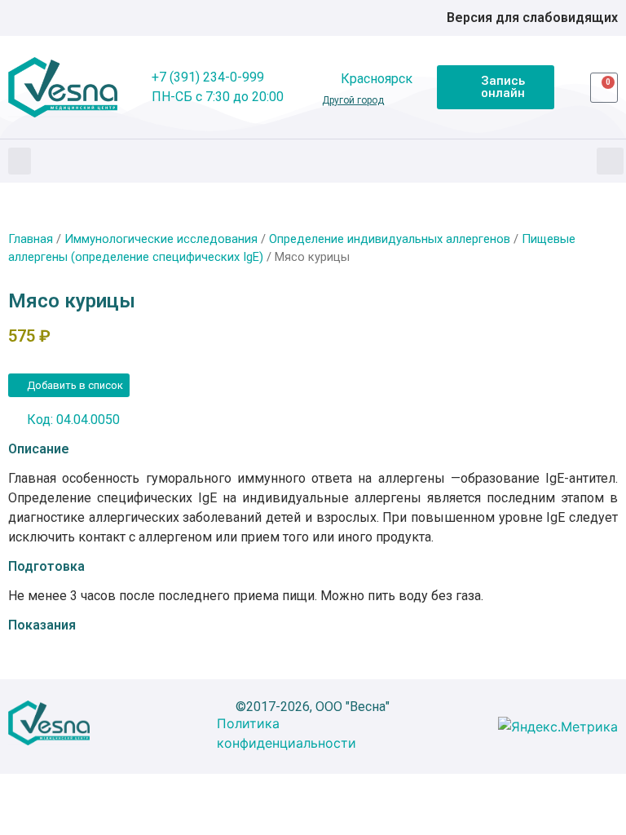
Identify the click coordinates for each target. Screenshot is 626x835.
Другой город (353, 100)
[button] (19, 161)
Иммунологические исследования (161, 239)
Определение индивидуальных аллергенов (389, 239)
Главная (30, 239)
